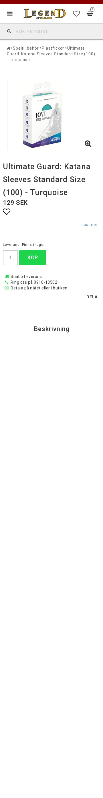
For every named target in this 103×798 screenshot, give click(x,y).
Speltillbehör (26, 48)
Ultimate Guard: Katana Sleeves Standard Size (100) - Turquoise (51, 54)
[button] (76, 14)
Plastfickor (53, 48)
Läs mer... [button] (91, 224)
